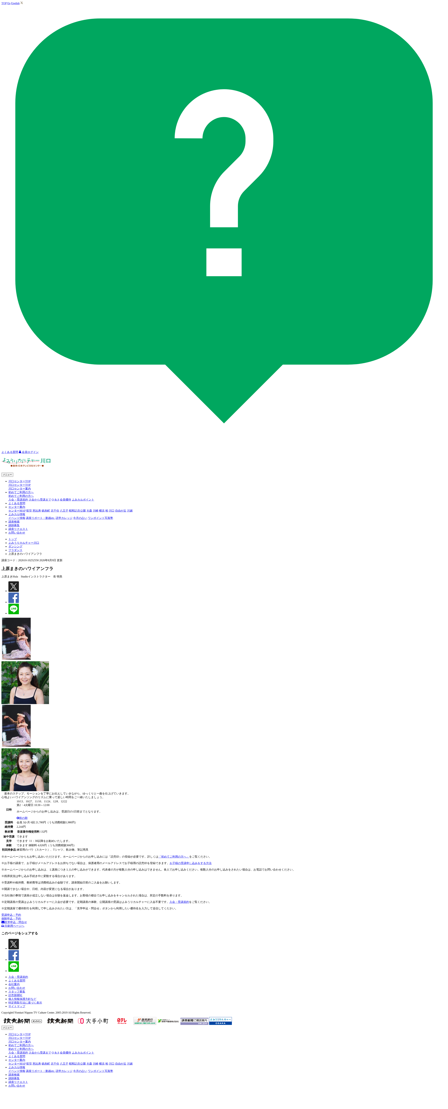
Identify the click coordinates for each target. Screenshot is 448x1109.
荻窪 (29, 510)
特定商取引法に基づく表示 (25, 1002)
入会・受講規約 (18, 499)
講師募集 (14, 525)
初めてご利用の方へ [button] (21, 492)
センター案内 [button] (16, 506)
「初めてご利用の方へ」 (173, 856)
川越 (130, 510)
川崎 (95, 510)
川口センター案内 (19, 488)
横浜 (102, 510)
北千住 (55, 510)
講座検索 (14, 521)
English (15, 3)
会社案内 (14, 984)
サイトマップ (16, 1006)
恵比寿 (37, 510)
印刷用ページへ (14, 925)
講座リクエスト (18, 528)
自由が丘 (120, 510)
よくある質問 (16, 503)
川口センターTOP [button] (19, 481)
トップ (12, 539)
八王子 (64, 510)
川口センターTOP (19, 484)
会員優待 (65, 499)
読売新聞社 (15, 995)
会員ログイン (30, 452)
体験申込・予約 (11, 918)
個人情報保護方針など (22, 998)
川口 (111, 510)
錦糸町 (46, 510)
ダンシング (15, 546)
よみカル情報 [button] (16, 514)
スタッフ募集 (16, 991)
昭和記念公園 (77, 510)
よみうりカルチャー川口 (23, 542)
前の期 (23, 817)
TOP (4, 3)
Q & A (55, 499)
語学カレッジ (64, 517)
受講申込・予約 (11, 914)
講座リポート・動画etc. (40, 517)
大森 (89, 510)
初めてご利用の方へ (21, 495)
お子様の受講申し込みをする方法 (191, 863)
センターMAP (17, 510)
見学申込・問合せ (16, 922)
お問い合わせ (16, 532)
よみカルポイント (83, 499)
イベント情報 (16, 517)
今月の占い (80, 517)
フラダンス (15, 550)
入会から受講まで (40, 499)
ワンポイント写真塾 (100, 517)
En (8, 3)
